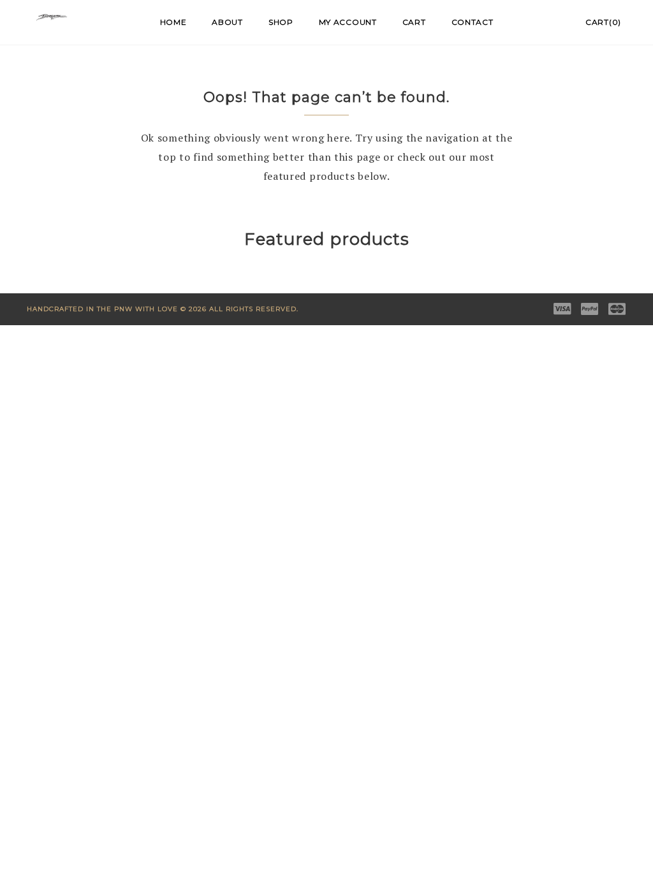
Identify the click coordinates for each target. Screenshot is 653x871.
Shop (280, 22)
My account (348, 22)
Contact (472, 22)
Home (173, 22)
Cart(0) (603, 22)
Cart (414, 22)
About (227, 22)
